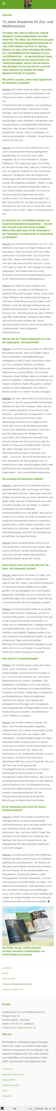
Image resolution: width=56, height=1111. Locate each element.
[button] (3, 3)
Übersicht (7, 1096)
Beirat (5, 973)
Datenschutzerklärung (13, 1074)
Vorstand (6, 968)
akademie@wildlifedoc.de (23, 1028)
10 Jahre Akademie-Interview (17, 984)
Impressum (7, 1069)
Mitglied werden (10, 1085)
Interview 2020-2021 (13, 989)
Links (4, 1090)
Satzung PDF (8, 979)
